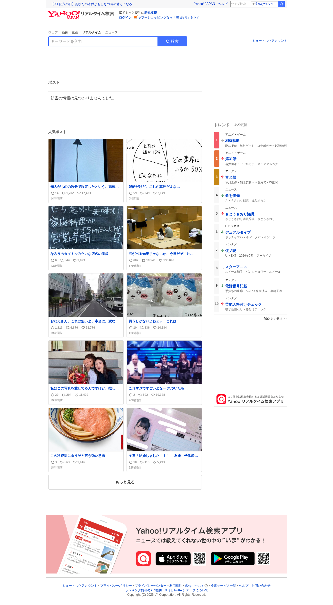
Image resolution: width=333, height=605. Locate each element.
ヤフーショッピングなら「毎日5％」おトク (169, 17)
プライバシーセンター (150, 586)
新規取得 (150, 12)
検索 (175, 41)
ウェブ (53, 32)
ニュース (111, 32)
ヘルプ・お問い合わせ (255, 586)
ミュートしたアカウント (269, 40)
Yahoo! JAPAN (204, 4)
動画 (75, 32)
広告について (194, 586)
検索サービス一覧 (223, 586)
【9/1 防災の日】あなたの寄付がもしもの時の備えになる (91, 4)
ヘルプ (222, 4)
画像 (65, 32)
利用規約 (175, 586)
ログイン (125, 17)
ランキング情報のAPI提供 (143, 590)
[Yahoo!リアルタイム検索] (81, 12)
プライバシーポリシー (116, 586)
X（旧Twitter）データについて (186, 590)
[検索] (281, 4)
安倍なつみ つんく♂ (266, 4)
